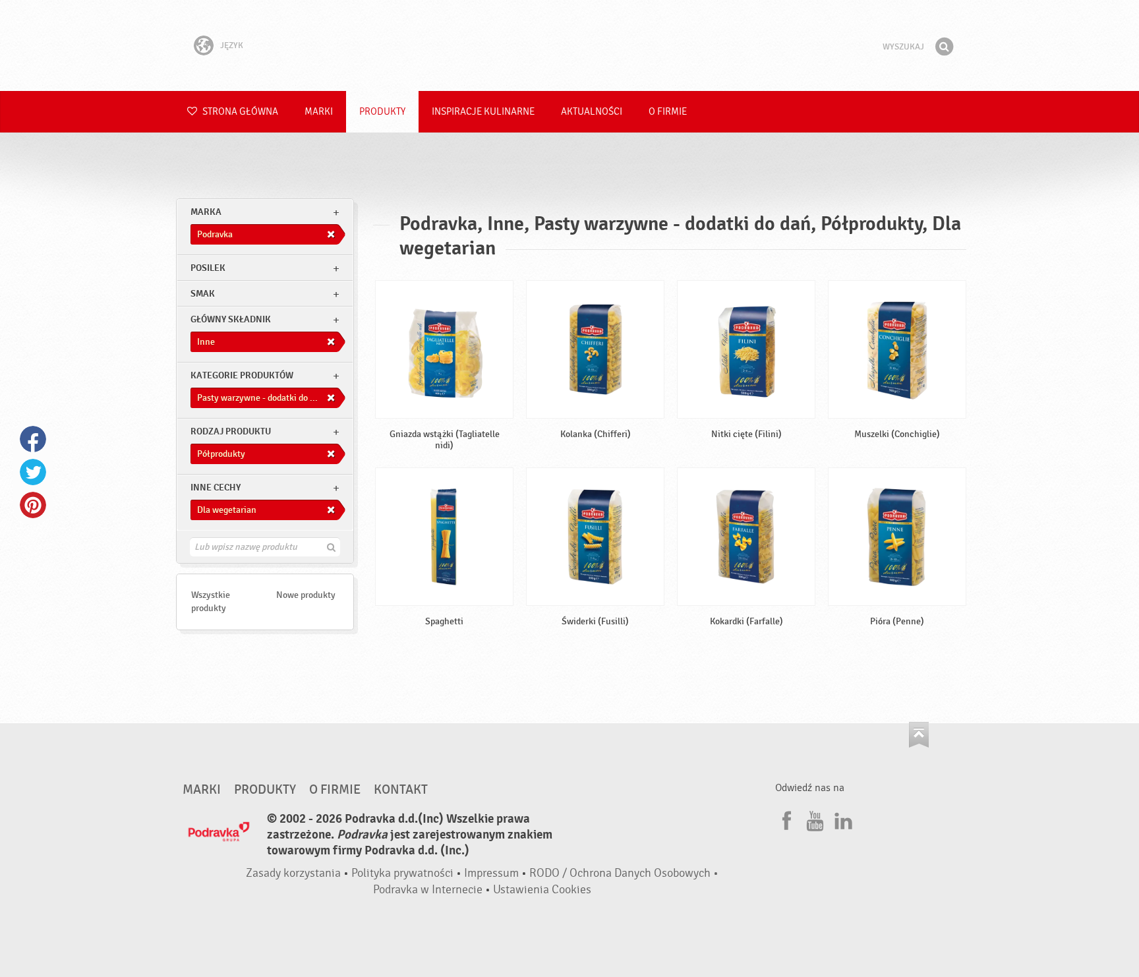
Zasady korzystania (293, 873)
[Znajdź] (943, 46)
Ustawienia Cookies (542, 890)
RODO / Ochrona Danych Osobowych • (623, 873)
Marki (319, 111)
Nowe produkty (306, 595)
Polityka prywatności (402, 873)
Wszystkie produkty (210, 601)
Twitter (33, 472)
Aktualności (591, 111)
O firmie (668, 111)
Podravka (569, 45)
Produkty (382, 111)
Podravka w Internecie (427, 890)
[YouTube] (813, 819)
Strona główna (239, 111)
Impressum (491, 873)
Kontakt (401, 790)
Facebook (33, 439)
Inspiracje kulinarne (483, 111)
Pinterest (33, 505)
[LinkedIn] (842, 819)
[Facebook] (785, 819)
